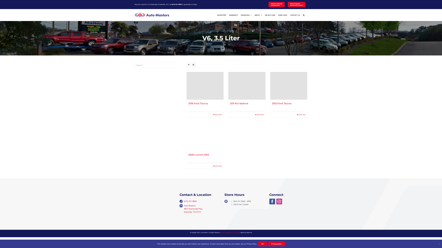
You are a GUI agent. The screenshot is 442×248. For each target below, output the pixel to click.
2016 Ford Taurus (198, 103)
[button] (303, 15)
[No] (439, 244)
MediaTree (249, 232)
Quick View (218, 115)
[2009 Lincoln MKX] (205, 136)
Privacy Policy (224, 232)
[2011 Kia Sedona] (246, 86)
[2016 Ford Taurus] (205, 86)
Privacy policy (276, 244)
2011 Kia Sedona (239, 103)
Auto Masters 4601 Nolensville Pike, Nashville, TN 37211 (193, 208)
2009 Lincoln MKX (198, 154)
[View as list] (193, 64)
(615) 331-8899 (177, 4)
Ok (262, 244)
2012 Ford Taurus (281, 103)
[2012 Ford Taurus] (288, 86)
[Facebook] (272, 201)
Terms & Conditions (234, 232)
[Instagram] (279, 201)
